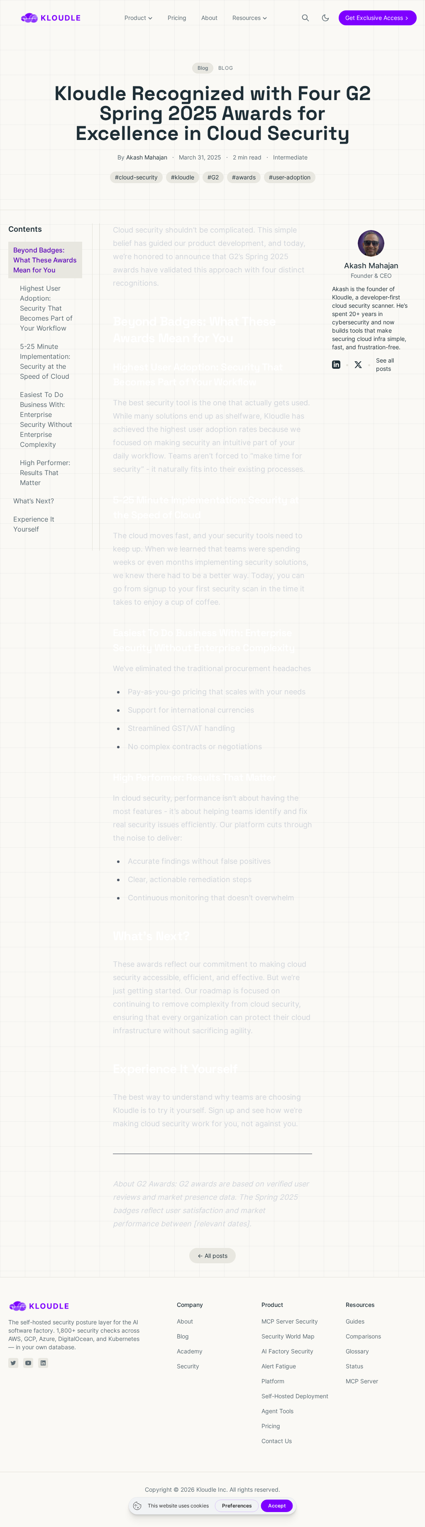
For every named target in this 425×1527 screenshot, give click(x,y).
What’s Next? (33, 501)
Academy (190, 1351)
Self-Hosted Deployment (294, 1396)
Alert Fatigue (278, 1366)
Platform (272, 1381)
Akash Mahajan (146, 157)
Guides (355, 1321)
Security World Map (288, 1336)
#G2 (213, 177)
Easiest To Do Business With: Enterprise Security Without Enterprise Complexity (46, 419)
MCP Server (362, 1381)
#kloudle (182, 177)
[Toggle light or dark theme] (325, 18)
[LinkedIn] (336, 364)
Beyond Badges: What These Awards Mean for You (45, 260)
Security (188, 1366)
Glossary (357, 1351)
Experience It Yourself (33, 524)
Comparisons (363, 1336)
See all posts (385, 364)
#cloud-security (136, 177)
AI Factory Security (287, 1351)
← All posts (212, 1255)
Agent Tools (277, 1410)
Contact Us (276, 1440)
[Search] (305, 18)
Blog (183, 1336)
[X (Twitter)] (358, 364)
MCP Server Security (289, 1321)
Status (354, 1366)
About (209, 17)
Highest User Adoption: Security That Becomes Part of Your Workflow (46, 308)
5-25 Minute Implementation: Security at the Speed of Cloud (45, 361)
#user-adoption (289, 177)
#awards (244, 177)
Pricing (177, 17)
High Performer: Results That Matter (45, 472)
